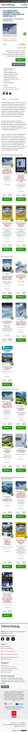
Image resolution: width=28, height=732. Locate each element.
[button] (22, 5)
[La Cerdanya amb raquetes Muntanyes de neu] (7, 355)
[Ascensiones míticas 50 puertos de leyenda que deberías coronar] (7, 440)
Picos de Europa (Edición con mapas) (21, 225)
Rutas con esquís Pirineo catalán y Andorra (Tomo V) (7, 278)
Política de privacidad (6, 670)
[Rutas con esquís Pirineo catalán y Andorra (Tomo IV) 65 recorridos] (20, 310)
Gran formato (6, 89)
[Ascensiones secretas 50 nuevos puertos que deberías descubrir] (21, 398)
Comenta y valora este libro (10, 40)
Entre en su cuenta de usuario (18, 1)
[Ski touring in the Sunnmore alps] (7, 488)
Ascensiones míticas (7, 451)
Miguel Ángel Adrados (10, 36)
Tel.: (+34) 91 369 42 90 (9, 651)
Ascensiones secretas (21, 409)
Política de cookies (6, 672)
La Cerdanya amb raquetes (7, 368)
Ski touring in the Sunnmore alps (7, 500)
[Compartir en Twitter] (7, 93)
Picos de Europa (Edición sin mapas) (7, 225)
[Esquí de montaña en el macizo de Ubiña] (20, 265)
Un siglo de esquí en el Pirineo (21, 451)
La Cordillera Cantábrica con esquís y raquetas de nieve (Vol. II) (7, 171)
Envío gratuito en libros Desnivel (9, 668)
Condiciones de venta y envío (8, 667)
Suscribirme (5, 686)
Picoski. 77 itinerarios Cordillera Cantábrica (7, 542)
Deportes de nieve (7, 87)
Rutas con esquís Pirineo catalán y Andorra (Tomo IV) (21, 323)
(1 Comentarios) (13, 39)
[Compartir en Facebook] (4, 93)
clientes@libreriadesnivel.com (10, 654)
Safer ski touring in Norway (7, 322)
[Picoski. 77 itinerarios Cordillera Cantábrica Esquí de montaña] (7, 529)
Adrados (11, 70)
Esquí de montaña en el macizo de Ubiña (21, 277)
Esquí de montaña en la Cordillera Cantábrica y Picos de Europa (7, 600)
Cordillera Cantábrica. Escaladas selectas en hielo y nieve (21, 178)
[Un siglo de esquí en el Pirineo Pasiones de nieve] (20, 440)
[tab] (4, 99)
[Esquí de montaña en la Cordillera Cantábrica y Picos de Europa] (7, 581)
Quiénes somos (5, 665)
